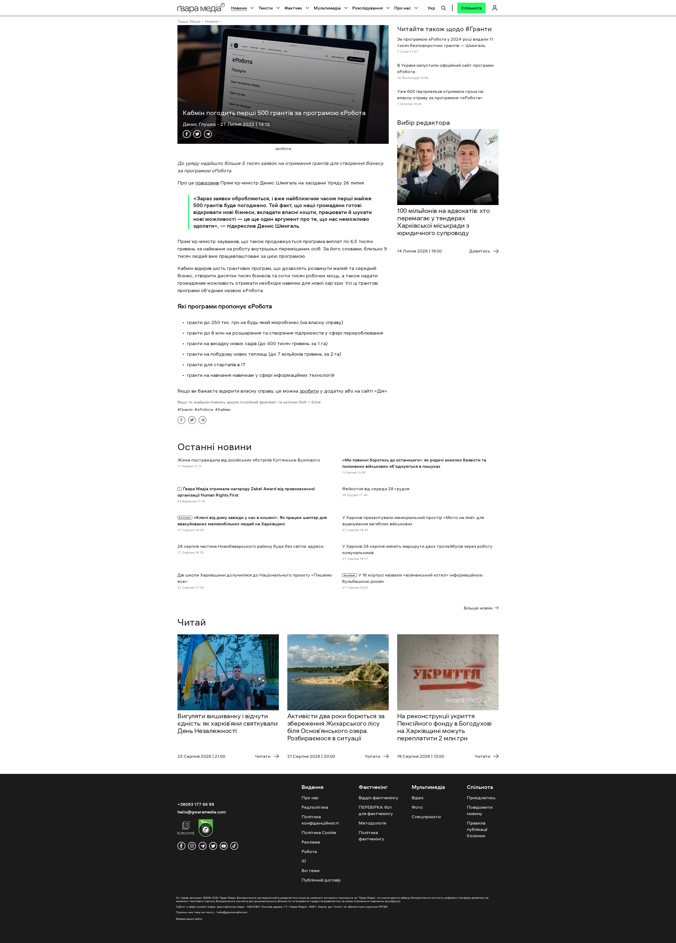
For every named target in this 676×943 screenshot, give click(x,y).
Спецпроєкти (426, 817)
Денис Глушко (200, 124)
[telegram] (202, 846)
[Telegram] (208, 134)
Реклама (311, 842)
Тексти (266, 8)
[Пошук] (443, 7)
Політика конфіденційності (320, 820)
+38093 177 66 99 (195, 804)
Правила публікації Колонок (477, 829)
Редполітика (315, 807)
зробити (309, 391)
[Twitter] (197, 134)
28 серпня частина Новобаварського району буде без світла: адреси (250, 546)
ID (304, 861)
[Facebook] (187, 134)
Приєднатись (481, 798)
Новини (239, 8)
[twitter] (213, 846)
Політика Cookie (319, 832)
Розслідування (367, 8)
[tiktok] (234, 846)
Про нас (402, 8)
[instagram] (192, 846)
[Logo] (201, 8)
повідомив (207, 182)
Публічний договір (321, 880)
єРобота (205, 409)
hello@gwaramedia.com (201, 812)
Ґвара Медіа (188, 21)
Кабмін (224, 409)
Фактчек (293, 8)
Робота (309, 851)
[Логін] (495, 7)
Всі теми (311, 870)
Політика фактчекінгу (371, 835)
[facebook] (181, 846)
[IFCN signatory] (206, 828)
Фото (417, 807)
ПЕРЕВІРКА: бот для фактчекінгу (376, 810)
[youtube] (224, 846)
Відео (418, 798)
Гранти (186, 409)
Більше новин (478, 608)
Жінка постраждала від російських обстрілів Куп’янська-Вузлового (248, 460)
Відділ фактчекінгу (378, 798)
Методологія (372, 823)
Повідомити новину (479, 810)
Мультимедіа (327, 8)
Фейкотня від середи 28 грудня (375, 489)
